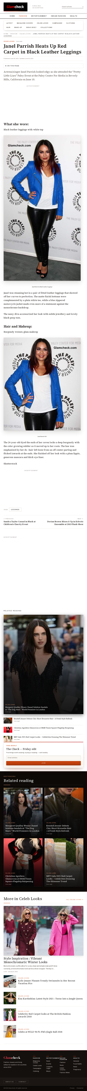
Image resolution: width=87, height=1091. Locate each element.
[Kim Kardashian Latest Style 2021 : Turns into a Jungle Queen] (10, 998)
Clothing (70, 23)
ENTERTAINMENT (39, 16)
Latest (9, 23)
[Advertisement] (43, 102)
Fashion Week (65, 1072)
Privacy (72, 1088)
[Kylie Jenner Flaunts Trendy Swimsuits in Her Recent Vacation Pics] (10, 981)
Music (48, 1071)
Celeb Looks (42, 23)
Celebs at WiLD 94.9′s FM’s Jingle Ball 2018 (40, 1031)
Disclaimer (80, 1088)
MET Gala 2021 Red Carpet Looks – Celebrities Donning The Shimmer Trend (60, 879)
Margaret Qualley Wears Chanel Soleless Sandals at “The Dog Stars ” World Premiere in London (22, 828)
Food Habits (77, 1064)
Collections (46, 27)
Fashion (23, 16)
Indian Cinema (62, 1069)
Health (73, 16)
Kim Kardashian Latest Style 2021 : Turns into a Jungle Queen (50, 998)
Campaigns (57, 23)
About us (10, 1081)
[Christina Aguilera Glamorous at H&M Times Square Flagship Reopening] (23, 862)
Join (43, 763)
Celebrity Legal (49, 1067)
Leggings (15, 509)
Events (48, 1064)
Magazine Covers (25, 23)
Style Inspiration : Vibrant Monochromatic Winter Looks (25, 960)
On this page (13, 66)
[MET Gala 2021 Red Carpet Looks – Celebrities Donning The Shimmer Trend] (64, 862)
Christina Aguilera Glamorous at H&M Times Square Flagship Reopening (19, 879)
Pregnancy (77, 1069)
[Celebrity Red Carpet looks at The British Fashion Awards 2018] (10, 1014)
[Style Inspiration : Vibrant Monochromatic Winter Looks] (43, 931)
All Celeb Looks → (74, 899)
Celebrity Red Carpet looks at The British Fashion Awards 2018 (44, 1015)
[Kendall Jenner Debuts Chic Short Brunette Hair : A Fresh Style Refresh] (64, 812)
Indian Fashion (58, 16)
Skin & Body (31, 27)
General (76, 1061)
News (48, 1061)
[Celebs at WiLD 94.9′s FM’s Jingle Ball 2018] (10, 1031)
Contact (22, 1081)
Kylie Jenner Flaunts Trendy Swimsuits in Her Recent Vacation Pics (46, 982)
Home (12, 16)
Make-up (18, 27)
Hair (8, 27)
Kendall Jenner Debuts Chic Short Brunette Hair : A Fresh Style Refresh (58, 828)
